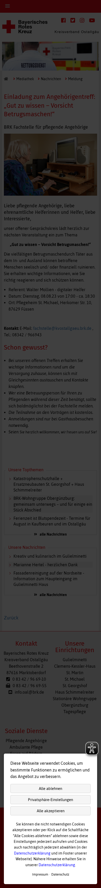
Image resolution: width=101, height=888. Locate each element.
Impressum (40, 874)
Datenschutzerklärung (32, 853)
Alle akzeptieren (50, 811)
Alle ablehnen (50, 788)
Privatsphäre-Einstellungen (50, 799)
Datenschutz (60, 874)
